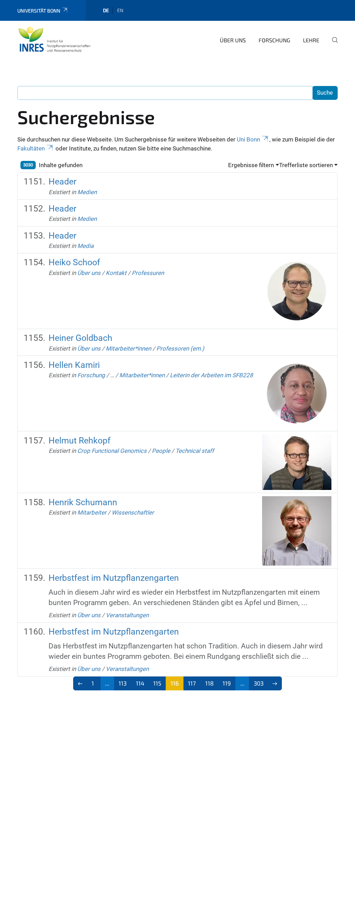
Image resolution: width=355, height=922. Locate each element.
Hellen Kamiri (74, 365)
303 (258, 683)
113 (123, 683)
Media (85, 245)
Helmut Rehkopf (80, 441)
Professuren (148, 272)
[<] (80, 683)
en (120, 10)
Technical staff (194, 450)
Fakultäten (31, 148)
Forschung (274, 40)
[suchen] (332, 44)
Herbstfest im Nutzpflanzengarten (114, 578)
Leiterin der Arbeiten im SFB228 (211, 375)
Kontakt (116, 272)
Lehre (311, 40)
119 (227, 683)
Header (62, 181)
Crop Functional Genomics (112, 450)
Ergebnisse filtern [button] (251, 165)
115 (157, 683)
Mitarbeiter (91, 512)
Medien (87, 192)
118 (209, 683)
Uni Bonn (248, 139)
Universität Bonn (38, 11)
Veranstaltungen (127, 615)
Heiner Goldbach (80, 338)
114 (140, 683)
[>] (275, 683)
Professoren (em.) (180, 348)
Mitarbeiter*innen (128, 348)
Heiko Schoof (74, 262)
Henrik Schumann (83, 502)
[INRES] (54, 39)
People (161, 450)
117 (192, 683)
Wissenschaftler (133, 512)
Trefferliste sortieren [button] (306, 165)
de (106, 10)
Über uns (233, 40)
